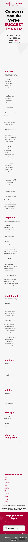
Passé (6, 242)
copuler (6, 484)
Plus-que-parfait (10, 180)
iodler (5, 479)
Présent (7, 79)
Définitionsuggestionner (7, 508)
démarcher (7, 491)
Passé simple (9, 96)
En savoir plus (14, 538)
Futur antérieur (10, 197)
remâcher (7, 487)
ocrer (5, 477)
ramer (6, 490)
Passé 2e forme (10, 337)
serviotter (6, 493)
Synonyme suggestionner (20, 508)
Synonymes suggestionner (14, 509)
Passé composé (10, 113)
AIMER (17, 40)
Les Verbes (10, 505)
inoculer (6, 488)
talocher (6, 495)
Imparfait (7, 146)
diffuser (6, 501)
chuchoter (7, 482)
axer (5, 498)
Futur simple (9, 163)
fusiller (6, 499)
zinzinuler (6, 481)
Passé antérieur (10, 130)
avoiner (6, 485)
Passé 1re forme (10, 320)
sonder (6, 496)
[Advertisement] (14, 57)
